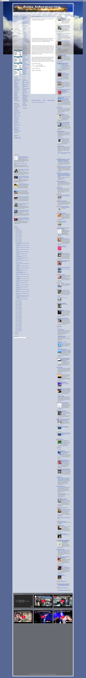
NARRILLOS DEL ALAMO (62, 349)
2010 (16, 332)
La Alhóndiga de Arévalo (62, 221)
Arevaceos (59, 72)
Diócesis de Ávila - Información (63, 318)
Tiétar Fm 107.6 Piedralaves (16, 129)
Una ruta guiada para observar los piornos (22, 295)
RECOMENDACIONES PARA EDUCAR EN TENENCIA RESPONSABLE (66, 360)
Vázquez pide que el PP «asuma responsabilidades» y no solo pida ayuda (23, 170)
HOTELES (15, 91)
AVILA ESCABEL (60, 565)
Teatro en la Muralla (19, 262)
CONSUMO (24, 31)
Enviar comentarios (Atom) (40, 102)
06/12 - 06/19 (18, 300)
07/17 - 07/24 (18, 236)
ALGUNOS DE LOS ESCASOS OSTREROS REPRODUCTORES (65, 65)
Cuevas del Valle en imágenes (23, 190)
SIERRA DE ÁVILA (25, 59)
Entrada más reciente (36, 100)
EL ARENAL (24, 32)
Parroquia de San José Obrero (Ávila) (64, 152)
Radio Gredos (16, 121)
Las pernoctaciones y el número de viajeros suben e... (21, 256)
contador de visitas (17, 138)
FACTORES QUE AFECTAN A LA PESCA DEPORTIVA (66, 452)
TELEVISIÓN (24, 63)
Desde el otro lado (61, 329)
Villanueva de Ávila (61, 146)
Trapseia (59, 48)
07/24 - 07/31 (18, 235)
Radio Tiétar (16, 124)
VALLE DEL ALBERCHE (24, 70)
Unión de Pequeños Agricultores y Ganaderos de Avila (63, 228)
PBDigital (59, 447)
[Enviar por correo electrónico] (38, 65)
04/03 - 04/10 (18, 313)
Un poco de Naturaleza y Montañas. (64, 419)
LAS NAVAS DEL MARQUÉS (25, 46)
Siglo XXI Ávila (16, 127)
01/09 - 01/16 (18, 329)
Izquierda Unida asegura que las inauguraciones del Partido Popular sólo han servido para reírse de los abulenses (23, 219)
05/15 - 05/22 (18, 305)
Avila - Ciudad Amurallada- (62, 533)
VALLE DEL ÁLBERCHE (24, 74)
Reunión (59, 201)
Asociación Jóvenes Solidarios (63, 402)
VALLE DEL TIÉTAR (67, 14)
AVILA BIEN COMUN (61, 131)
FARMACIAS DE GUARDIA (16, 87)
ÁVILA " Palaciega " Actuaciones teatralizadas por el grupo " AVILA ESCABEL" (66, 567)
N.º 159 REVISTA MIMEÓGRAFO (64, 56)
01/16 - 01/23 (18, 328)
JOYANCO (59, 194)
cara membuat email (65, 403)
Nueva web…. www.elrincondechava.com (64, 177)
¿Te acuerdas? (60, 161)
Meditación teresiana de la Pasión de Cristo (65, 319)
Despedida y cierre (64, 275)
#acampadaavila (60, 439)
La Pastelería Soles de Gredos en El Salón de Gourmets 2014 (66, 510)
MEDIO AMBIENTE (23, 14)
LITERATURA (24, 47)
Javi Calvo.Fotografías (61, 493)
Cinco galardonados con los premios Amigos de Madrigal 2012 (23, 184)
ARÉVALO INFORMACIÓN (62, 382)
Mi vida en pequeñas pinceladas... (63, 206)
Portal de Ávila (16, 119)
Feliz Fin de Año (64, 222)
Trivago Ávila (24, 102)
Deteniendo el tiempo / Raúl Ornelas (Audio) (66, 208)
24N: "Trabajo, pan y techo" (66, 440)
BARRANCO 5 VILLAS (24, 24)
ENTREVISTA (24, 37)
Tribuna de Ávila (16, 131)
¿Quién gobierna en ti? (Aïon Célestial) (63, 132)
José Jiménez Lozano (24, 91)
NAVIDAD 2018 (64, 261)
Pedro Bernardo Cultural (62, 521)
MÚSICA (29, 14)
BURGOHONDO (25, 25)
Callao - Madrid (64, 575)
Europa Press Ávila (17, 115)
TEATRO (23, 62)
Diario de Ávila (16, 111)
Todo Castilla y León (17, 130)
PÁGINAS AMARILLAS (16, 95)
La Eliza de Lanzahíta (61, 274)
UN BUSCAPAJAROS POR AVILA (63, 63)
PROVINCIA (39, 14)
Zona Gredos (24, 104)
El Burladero (60, 326)
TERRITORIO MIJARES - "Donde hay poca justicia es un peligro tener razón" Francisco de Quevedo (64, 160)
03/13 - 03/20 (18, 317)
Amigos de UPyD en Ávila (62, 581)
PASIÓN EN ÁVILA (61, 525)
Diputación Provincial (25, 88)
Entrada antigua (51, 100)
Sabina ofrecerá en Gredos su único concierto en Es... (21, 270)
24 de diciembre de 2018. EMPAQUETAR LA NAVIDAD (66, 254)
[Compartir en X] (40, 65)
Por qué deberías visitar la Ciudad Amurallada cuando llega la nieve (65, 124)
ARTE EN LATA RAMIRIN (62, 303)
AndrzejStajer (45, 674)
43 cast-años (60, 49)
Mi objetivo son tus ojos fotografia (64, 122)
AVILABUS (15, 78)
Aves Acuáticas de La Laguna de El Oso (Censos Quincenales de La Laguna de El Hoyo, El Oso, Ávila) (64, 585)
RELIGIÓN (44, 14)
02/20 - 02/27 (18, 321)
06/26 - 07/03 (18, 240)
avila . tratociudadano (61, 181)
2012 (16, 227)
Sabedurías (60, 289)
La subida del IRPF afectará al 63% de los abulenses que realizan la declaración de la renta (23, 157)
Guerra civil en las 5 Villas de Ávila (63, 25)
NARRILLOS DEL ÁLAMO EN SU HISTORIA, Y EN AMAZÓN (66, 350)
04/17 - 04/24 (18, 311)
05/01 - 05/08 (18, 308)
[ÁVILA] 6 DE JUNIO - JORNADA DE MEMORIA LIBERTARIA (65, 92)
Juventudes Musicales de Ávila (25, 95)
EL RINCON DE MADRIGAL (62, 18)
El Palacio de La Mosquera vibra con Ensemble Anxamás (63, 36)
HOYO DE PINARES (25, 41)
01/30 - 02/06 (18, 325)
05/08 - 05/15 (18, 307)
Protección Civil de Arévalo (62, 498)
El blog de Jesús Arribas (62, 213)
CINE (23, 30)
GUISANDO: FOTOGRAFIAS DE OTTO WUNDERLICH (66, 195)
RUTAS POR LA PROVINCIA (16, 98)
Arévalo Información (17, 106)
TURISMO (60, 14)
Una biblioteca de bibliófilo (65, 290)
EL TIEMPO (24, 36)
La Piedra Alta (60, 367)
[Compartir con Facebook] (41, 65)
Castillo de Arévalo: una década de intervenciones (65, 383)
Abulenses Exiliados (61, 549)
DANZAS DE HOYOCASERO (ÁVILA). (64, 260)
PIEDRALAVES (24, 55)
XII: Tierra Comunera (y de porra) (62, 108)
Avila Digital (16, 107)
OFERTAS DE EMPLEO (16, 93)
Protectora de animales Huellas (25, 99)
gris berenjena (60, 252)
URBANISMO (24, 67)
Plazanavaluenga (61, 237)
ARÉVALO (36, 66)
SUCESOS (55, 14)
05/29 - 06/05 (18, 303)
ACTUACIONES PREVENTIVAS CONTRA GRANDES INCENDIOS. (65, 74)
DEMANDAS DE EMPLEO (16, 83)
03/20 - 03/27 (18, 316)
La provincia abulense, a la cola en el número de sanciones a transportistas (23, 204)
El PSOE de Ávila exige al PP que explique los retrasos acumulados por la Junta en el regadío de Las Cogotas (23, 177)
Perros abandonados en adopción (63, 358)
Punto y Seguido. (64, 246)
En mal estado (60, 187)
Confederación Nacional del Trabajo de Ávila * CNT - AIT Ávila (64, 90)
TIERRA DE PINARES (25, 64)
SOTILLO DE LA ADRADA (25, 61)
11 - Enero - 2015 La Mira (65, 427)
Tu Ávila (23, 103)
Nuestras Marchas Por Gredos (63, 426)
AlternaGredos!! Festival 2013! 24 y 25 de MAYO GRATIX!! (64, 557)
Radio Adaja (16, 120)
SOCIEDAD (50, 14)
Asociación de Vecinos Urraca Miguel (64, 388)
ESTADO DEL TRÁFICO (16, 85)
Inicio (44, 100)
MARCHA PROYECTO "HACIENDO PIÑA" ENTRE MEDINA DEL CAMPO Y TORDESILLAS (66, 99)
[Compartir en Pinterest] (42, 65)
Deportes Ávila (16, 110)
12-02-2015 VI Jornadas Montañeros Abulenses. (65, 420)
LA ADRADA (24, 44)
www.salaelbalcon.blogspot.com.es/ (64, 590)
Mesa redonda (64, 153)
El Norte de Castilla (17, 112)
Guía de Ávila (24, 89)
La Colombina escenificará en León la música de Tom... (22, 258)
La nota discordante (61, 114)
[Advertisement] (43, 96)
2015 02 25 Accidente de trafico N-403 (65, 412)
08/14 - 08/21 (18, 231)
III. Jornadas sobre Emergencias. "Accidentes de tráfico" (66, 500)
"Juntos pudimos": (64, 526)
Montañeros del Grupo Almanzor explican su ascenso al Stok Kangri (23, 197)
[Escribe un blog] (39, 65)
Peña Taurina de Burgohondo (25, 97)
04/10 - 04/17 (18, 312)
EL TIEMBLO (24, 35)
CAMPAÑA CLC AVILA (65, 304)
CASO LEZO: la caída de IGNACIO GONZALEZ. (65, 239)
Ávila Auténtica (24, 105)
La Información (16, 118)
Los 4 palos (60, 107)
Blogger (55, 674)
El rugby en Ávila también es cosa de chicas (64, 368)
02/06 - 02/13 (18, 324)
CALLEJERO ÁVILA (17, 79)
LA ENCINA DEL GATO (61, 336)
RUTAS (23, 56)
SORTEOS (16, 99)
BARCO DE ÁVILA (25, 22)
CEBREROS (24, 29)
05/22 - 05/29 (18, 304)
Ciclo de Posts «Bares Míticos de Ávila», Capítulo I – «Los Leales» (64, 551)
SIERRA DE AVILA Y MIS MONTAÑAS (64, 469)
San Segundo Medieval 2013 (66, 534)
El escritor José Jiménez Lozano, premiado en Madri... (21, 272)
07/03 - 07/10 (18, 239)
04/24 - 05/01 (18, 309)
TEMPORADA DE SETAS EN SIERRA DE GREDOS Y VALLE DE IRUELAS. (66, 462)
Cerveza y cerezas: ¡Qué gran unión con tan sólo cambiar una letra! (64, 487)
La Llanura (59, 81)
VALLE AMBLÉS (25, 68)
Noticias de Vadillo (61, 396)
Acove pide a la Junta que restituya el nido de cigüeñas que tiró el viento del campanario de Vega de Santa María (23, 211)
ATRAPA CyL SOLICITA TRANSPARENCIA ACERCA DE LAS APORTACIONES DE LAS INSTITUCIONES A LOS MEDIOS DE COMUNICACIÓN (64, 479)
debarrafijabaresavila (61, 486)
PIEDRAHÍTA (24, 54)
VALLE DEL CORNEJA (24, 72)
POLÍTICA (34, 14)
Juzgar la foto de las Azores (62, 330)
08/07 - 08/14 (18, 232)
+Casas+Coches (16, 105)
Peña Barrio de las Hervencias (63, 587)
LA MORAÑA (16, 14)
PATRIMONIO (24, 53)
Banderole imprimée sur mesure (62, 167)
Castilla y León (60, 477)
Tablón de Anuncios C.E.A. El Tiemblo (64, 166)
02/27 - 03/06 (18, 320)
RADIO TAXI (16, 96)
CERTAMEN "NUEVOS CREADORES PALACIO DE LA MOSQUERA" (64, 541)
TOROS (44, 66)
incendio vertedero (64, 389)
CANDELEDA (24, 26)
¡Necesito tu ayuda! (61, 188)
